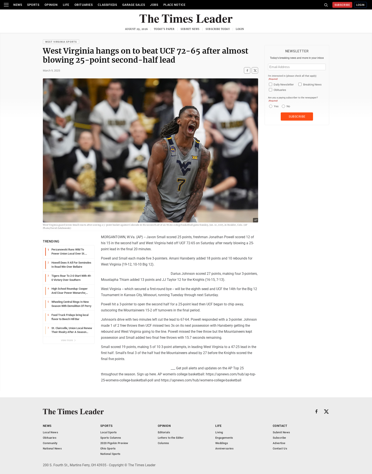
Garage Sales (133, 4)
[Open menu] (6, 5)
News (17, 4)
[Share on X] (255, 70)
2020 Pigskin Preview (114, 443)
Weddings (221, 443)
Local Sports (108, 432)
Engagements (224, 437)
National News (52, 448)
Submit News (190, 29)
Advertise (279, 443)
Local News (50, 432)
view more (67, 340)
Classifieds (107, 4)
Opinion (51, 4)
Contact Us (280, 448)
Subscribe (342, 4)
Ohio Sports (108, 448)
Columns (163, 443)
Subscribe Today (218, 29)
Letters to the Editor (171, 437)
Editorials (164, 432)
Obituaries (83, 4)
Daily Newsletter (284, 84)
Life (66, 4)
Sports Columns (110, 437)
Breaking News (312, 84)
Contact (280, 425)
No (288, 106)
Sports (33, 4)
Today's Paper (164, 29)
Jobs (154, 4)
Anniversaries (224, 448)
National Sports (110, 453)
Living (219, 432)
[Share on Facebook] (247, 70)
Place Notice (174, 4)
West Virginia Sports (61, 41)
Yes (275, 106)
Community (50, 443)
